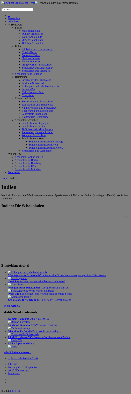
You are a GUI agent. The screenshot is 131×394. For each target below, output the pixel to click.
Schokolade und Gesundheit (37, 150)
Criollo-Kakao (29, 52)
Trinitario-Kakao (31, 61)
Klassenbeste (28, 318)
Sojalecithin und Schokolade (37, 101)
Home (4, 178)
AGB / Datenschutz (19, 370)
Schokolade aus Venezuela (36, 70)
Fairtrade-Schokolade (33, 83)
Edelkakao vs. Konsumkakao (37, 49)
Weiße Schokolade (32, 36)
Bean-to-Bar (28, 89)
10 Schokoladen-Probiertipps (37, 129)
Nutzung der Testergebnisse (23, 367)
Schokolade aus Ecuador (28, 73)
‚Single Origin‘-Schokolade (37, 64)
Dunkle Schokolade (32, 33)
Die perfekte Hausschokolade (39, 299)
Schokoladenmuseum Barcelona (46, 147)
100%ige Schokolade (33, 43)
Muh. (21, 343)
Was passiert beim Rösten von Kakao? (36, 281)
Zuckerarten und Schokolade (37, 110)
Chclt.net (15, 391)
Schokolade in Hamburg (28, 163)
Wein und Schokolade (34, 135)
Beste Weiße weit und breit (34, 331)
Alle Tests (13, 21)
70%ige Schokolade (32, 39)
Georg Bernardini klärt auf (38, 287)
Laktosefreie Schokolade (35, 116)
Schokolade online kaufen (29, 156)
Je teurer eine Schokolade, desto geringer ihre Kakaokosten (57, 275)
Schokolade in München (28, 169)
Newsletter (14, 172)
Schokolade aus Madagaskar (37, 67)
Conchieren (28, 95)
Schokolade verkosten (34, 126)
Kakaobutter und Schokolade (37, 104)
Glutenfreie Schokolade (34, 113)
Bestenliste (14, 18)
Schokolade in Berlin (26, 160)
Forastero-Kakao (31, 55)
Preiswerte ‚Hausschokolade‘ (37, 132)
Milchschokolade (31, 30)
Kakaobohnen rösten (33, 92)
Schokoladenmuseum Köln (43, 144)
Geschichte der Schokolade (36, 79)
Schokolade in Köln (26, 166)
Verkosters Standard (32, 325)
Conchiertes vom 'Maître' (39, 337)
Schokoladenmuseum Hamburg (46, 141)
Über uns (13, 364)
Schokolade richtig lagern (35, 123)
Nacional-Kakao (31, 58)
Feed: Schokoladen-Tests (24, 358)
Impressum (14, 373)
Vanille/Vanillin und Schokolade (39, 107)
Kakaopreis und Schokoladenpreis (40, 86)
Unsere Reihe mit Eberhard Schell (40, 293)
